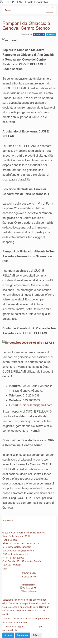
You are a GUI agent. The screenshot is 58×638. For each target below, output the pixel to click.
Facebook (39, 34)
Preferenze (22, 635)
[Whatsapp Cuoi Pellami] (29, 342)
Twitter (51, 34)
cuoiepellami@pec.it (18, 554)
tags (4, 568)
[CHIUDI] (10, 595)
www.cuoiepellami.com (19, 546)
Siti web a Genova (29, 591)
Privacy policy (29, 572)
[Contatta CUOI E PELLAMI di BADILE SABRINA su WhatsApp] (29, 527)
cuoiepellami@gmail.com (35, 405)
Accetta (8, 635)
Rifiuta (36, 635)
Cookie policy (29, 576)
